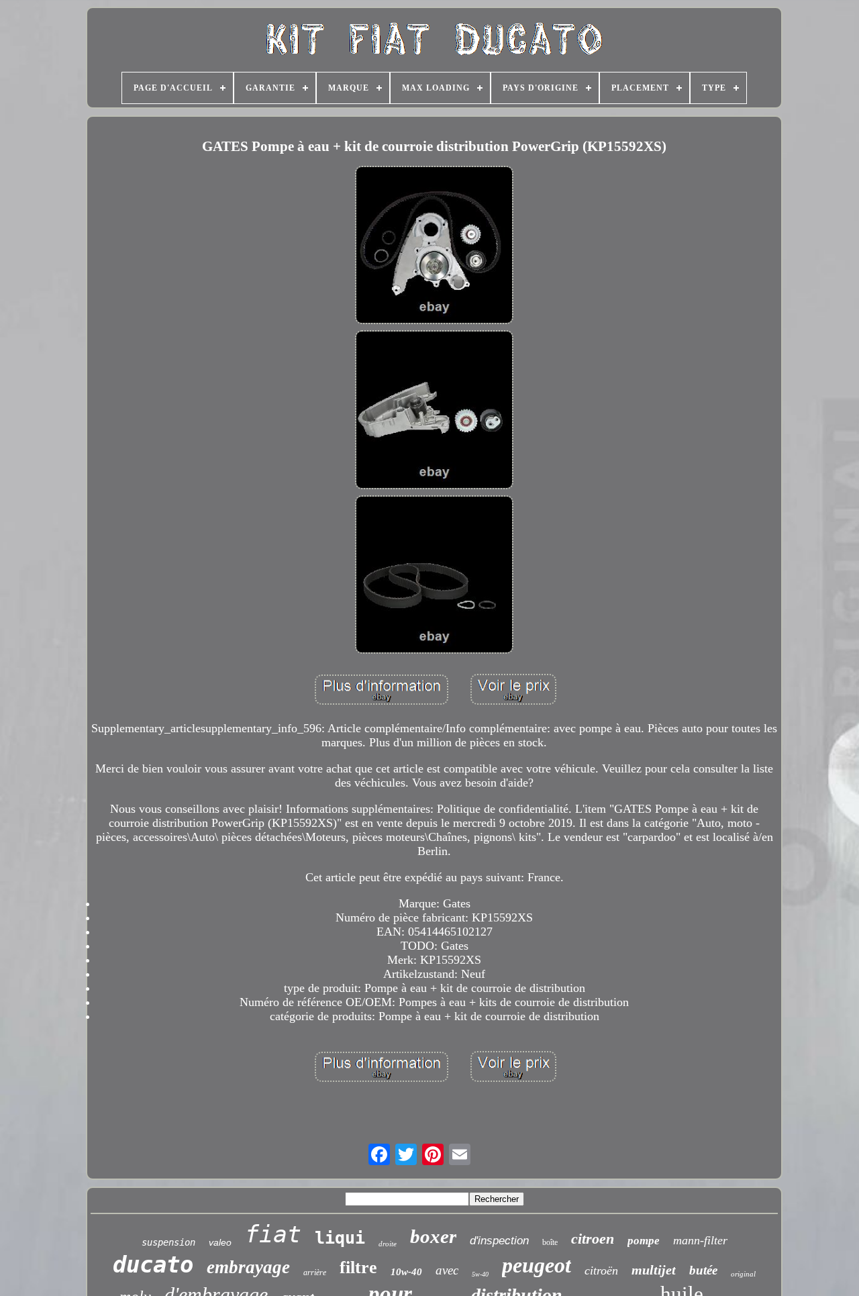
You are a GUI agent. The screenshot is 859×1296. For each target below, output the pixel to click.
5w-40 (480, 1274)
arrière (314, 1272)
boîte (550, 1242)
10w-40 (406, 1271)
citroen (592, 1238)
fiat (273, 1234)
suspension (168, 1242)
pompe (643, 1240)
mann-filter (700, 1240)
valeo (220, 1242)
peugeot (536, 1265)
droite (387, 1244)
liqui (340, 1238)
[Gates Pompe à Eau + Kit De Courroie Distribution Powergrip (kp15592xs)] (434, 246)
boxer (433, 1236)
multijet (653, 1269)
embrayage (248, 1267)
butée (703, 1270)
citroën (601, 1270)
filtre (358, 1267)
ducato (153, 1264)
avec (447, 1270)
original (743, 1274)
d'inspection (499, 1240)
